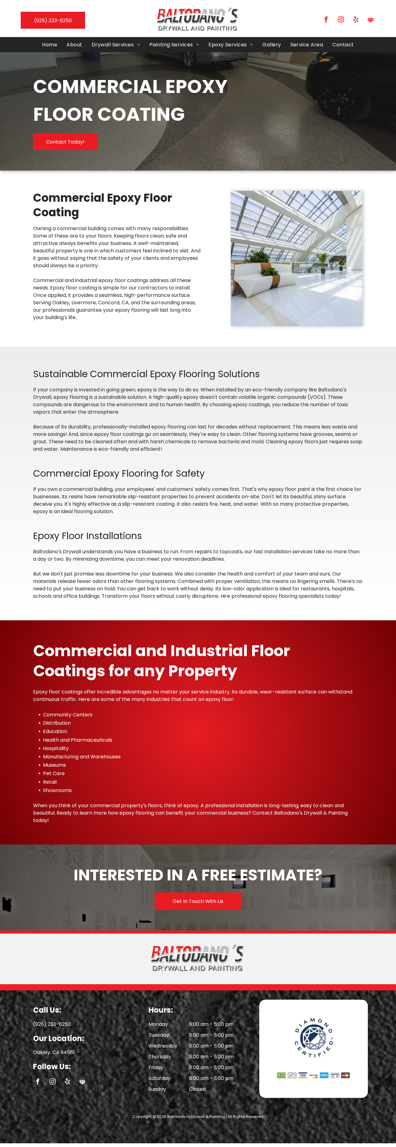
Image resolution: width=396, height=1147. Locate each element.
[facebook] (326, 20)
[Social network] (370, 20)
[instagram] (341, 20)
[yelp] (355, 20)
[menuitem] (49, 44)
